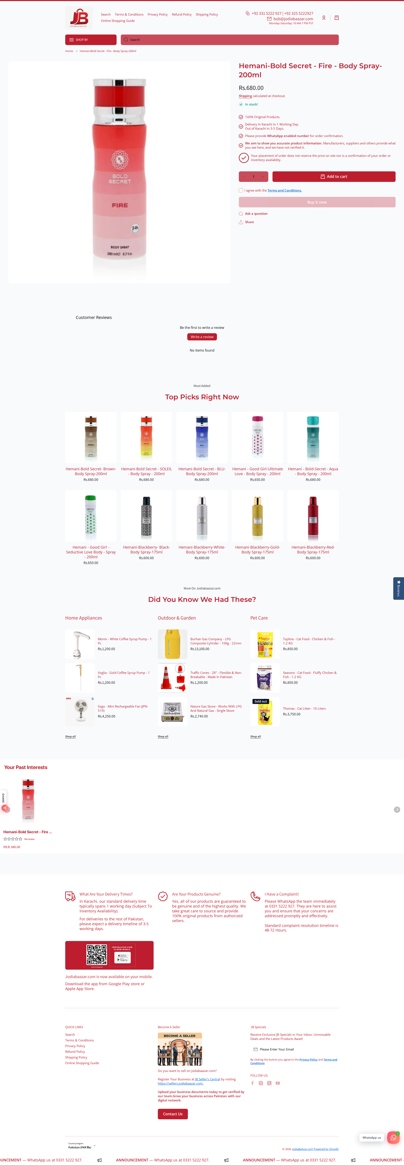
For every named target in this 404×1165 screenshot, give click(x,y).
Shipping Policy (76, 1057)
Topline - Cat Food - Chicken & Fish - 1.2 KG (309, 641)
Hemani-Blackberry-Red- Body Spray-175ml (313, 550)
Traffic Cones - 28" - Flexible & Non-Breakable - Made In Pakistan (216, 675)
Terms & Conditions (79, 1040)
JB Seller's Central (207, 1079)
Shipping (245, 96)
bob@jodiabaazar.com (293, 18)
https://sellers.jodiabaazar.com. (180, 1083)
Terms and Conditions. (285, 190)
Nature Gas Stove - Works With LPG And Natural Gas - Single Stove (216, 708)
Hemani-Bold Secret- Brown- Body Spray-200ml (91, 471)
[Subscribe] (333, 1049)
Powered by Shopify (326, 1149)
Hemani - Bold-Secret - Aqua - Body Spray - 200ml (313, 471)
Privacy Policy (75, 1046)
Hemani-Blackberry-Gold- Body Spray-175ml (257, 550)
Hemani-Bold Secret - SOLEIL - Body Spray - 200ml (146, 471)
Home (69, 51)
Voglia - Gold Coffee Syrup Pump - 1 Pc (124, 675)
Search (70, 1034)
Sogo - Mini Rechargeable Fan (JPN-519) (123, 708)
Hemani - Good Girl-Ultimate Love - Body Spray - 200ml (257, 471)
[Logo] (79, 17)
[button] (337, 18)
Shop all (70, 736)
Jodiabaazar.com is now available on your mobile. (109, 976)
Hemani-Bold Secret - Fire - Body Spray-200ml (27, 832)
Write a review (202, 337)
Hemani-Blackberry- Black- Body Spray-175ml (146, 550)
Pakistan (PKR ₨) (79, 1147)
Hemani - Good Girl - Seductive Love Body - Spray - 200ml (91, 552)
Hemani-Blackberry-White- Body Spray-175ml (202, 550)
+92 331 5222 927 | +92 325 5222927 (282, 13)
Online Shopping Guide (82, 1063)
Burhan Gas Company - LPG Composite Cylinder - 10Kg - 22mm (215, 641)
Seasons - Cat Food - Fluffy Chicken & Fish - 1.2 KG (310, 675)
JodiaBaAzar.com (302, 1149)
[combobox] (230, 40)
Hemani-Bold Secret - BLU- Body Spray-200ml (202, 471)
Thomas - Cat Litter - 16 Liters (304, 708)
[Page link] (109, 955)
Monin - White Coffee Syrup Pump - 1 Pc (125, 641)
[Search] (124, 40)
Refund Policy (75, 1051)
